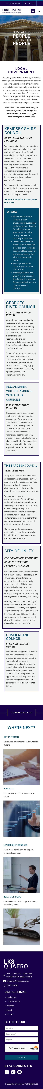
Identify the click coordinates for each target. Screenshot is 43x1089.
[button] (33, 11)
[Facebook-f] (25, 3)
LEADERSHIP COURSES (15, 845)
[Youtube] (33, 3)
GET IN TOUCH (11, 737)
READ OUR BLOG (12, 896)
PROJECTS (8, 788)
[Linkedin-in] (29, 3)
